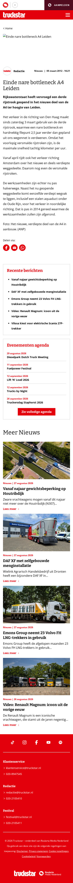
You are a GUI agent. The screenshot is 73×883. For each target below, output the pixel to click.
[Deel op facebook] (6, 247)
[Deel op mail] (14, 247)
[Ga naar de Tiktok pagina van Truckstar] (12, 742)
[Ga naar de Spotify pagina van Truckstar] (60, 742)
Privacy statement (38, 851)
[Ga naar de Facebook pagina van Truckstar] (36, 742)
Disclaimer (22, 851)
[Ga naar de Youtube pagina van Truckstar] (48, 742)
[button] (58, 5)
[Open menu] (68, 15)
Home (9, 28)
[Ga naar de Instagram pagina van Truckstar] (24, 742)
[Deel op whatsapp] (22, 247)
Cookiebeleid (28, 856)
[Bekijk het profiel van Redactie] (14, 71)
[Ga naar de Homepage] (14, 15)
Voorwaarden (43, 856)
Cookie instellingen (59, 851)
